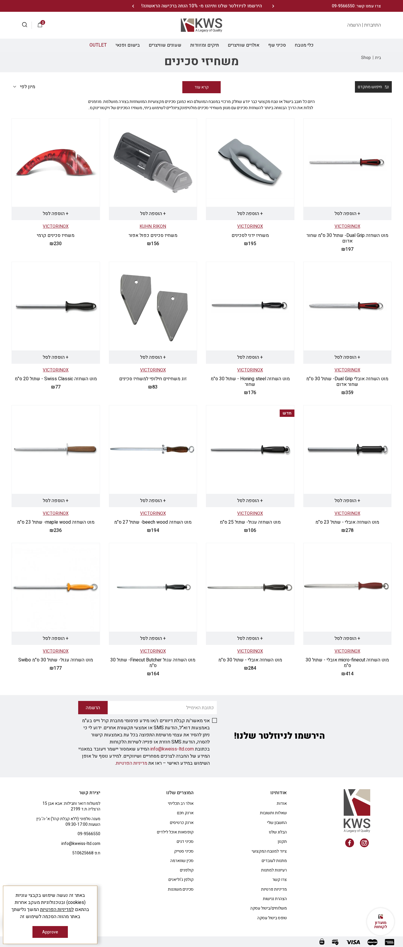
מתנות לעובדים (274, 861)
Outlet (98, 45)
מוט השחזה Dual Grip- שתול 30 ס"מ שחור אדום (347, 238)
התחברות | (371, 25)
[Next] (133, 6)
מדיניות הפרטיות (131, 763)
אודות (282, 803)
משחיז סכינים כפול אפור (153, 235)
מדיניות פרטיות (274, 889)
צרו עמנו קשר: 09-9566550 (356, 6)
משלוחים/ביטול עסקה (268, 908)
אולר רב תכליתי (181, 803)
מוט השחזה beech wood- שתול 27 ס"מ (152, 522)
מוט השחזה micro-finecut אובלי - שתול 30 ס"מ (347, 662)
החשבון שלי (277, 822)
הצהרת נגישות (275, 899)
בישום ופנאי (128, 45)
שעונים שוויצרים (165, 45)
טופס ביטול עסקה (272, 918)
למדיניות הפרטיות (57, 909)
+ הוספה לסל (347, 213)
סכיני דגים (185, 841)
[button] (27, 25)
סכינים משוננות (181, 889)
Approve (50, 932)
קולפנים (187, 870)
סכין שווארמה (182, 861)
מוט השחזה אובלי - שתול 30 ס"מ (250, 659)
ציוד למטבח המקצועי (269, 851)
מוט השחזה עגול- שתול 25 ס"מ (250, 522)
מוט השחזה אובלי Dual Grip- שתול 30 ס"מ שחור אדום (347, 381)
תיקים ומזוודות (204, 45)
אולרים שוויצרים (243, 45)
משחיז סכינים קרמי (55, 235)
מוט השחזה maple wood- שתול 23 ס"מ (55, 522)
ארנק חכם (185, 813)
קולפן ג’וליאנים (181, 879)
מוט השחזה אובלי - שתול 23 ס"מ (347, 522)
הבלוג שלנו (278, 832)
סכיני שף (277, 45)
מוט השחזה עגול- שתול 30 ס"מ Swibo (55, 659)
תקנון (282, 841)
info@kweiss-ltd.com (172, 749)
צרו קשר (279, 879)
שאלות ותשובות (273, 813)
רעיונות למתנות (274, 870)
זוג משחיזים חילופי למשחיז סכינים (153, 378)
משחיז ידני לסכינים (250, 235)
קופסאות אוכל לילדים (175, 832)
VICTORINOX (347, 226)
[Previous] (273, 6)
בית (378, 58)
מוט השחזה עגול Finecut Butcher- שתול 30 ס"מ (152, 662)
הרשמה (354, 25)
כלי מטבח (304, 45)
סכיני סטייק (184, 851)
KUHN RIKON (153, 226)
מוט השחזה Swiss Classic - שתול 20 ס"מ (56, 378)
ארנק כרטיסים (182, 822)
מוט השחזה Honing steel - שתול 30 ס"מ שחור (250, 381)
